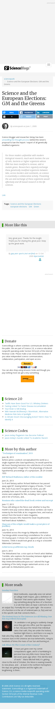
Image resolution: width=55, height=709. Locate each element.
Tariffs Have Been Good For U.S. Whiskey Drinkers (26, 403)
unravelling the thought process (15, 140)
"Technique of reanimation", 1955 (17, 453)
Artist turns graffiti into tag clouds (18, 547)
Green (36, 206)
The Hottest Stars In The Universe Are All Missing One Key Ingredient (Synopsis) (27, 617)
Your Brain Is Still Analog (15, 409)
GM (30, 206)
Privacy (44, 686)
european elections (18, 206)
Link (3, 195)
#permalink (39, 256)
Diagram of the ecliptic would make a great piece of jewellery (26, 525)
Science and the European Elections (25, 204)
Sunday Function (10, 590)
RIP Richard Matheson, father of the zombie (22, 477)
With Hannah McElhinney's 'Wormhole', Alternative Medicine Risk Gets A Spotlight (26, 412)
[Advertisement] (27, 32)
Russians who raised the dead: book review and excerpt (27, 500)
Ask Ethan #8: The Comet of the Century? (21, 645)
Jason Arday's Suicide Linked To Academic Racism (26, 438)
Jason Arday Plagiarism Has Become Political (24, 435)
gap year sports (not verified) (23, 253)
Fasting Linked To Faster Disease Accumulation (25, 406)
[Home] (17, 69)
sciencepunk (9, 79)
